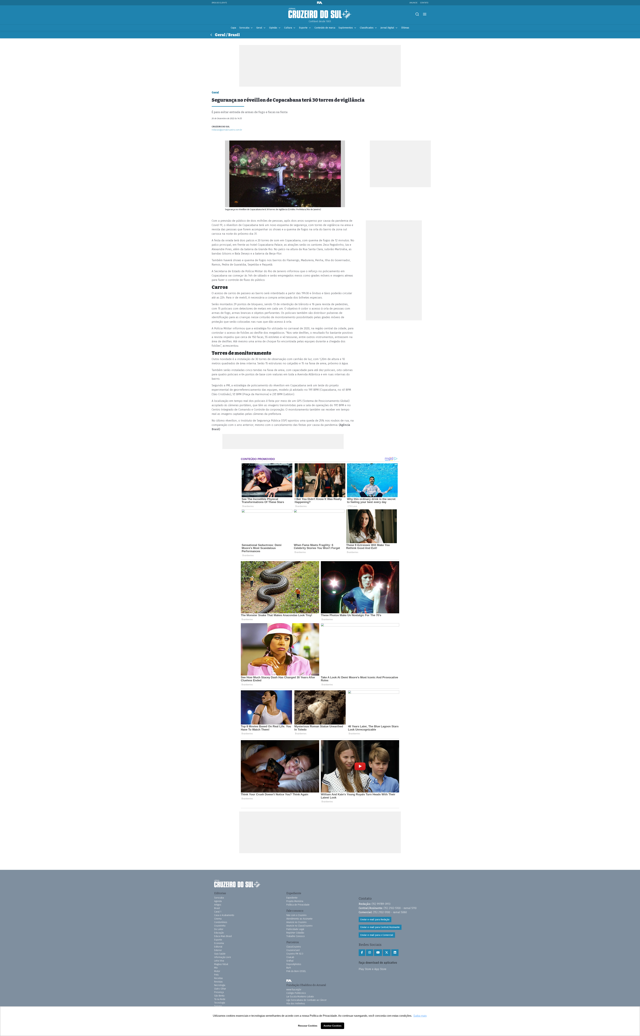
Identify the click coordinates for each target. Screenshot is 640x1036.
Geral (259, 27)
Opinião (273, 27)
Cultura (288, 27)
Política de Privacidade (298, 904)
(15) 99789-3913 (381, 904)
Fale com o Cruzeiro (296, 915)
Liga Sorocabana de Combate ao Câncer (306, 1000)
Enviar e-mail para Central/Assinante (380, 927)
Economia (219, 943)
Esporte (303, 27)
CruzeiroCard (293, 950)
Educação (219, 932)
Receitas (218, 978)
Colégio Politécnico (296, 993)
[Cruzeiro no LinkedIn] (394, 952)
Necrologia (219, 985)
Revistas (218, 981)
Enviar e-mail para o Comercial (376, 935)
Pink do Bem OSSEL (296, 971)
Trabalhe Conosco (295, 936)
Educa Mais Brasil (223, 936)
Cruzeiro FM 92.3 (294, 953)
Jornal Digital (387, 27)
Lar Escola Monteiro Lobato (300, 996)
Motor (217, 971)
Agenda (218, 901)
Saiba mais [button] (420, 1015)
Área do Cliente (219, 3)
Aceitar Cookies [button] (333, 1025)
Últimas (405, 27)
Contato (424, 3)
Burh (288, 967)
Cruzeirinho (220, 925)
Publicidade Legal (295, 929)
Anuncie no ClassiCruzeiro (299, 925)
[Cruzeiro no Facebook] (362, 952)
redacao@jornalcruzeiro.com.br (227, 129)
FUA (289, 980)
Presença (219, 992)
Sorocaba (244, 27)
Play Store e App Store (372, 969)
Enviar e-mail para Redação (375, 919)
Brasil (217, 908)
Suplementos (345, 27)
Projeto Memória (294, 901)
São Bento (219, 995)
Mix (216, 967)
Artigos (217, 904)
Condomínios (220, 922)
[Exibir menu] (424, 14)
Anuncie (414, 3)
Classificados (367, 27)
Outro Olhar (220, 988)
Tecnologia (219, 1002)
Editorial (218, 946)
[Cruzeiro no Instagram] (369, 952)
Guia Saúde (220, 953)
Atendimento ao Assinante (299, 918)
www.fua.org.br (293, 989)
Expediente (292, 897)
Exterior (218, 950)
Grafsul (290, 960)
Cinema (218, 918)
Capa (233, 27)
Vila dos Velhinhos (295, 1003)
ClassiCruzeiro (293, 946)
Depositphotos (293, 964)
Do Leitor (218, 929)
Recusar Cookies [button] (307, 1025)
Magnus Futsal (221, 964)
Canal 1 (217, 911)
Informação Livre (222, 957)
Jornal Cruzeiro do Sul (320, 14)
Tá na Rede (219, 999)
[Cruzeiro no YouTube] (378, 952)
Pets (216, 974)
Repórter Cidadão (295, 932)
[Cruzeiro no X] (386, 952)
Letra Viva (219, 960)
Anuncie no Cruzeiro (296, 922)
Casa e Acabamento (224, 915)
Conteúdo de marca (324, 27)
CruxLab (290, 957)
